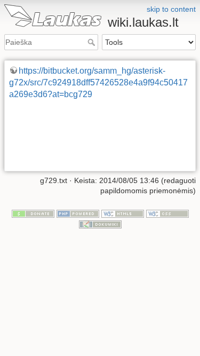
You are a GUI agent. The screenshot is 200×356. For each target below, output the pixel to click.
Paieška (92, 42)
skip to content (171, 9)
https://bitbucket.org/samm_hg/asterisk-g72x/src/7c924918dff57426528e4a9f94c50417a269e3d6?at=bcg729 (98, 82)
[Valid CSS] (167, 213)
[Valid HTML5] (122, 213)
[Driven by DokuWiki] (100, 223)
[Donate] (33, 213)
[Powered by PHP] (78, 213)
